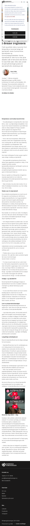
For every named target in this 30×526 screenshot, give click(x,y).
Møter (3, 493)
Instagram (4, 513)
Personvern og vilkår (7, 524)
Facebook (4, 511)
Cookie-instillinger (21, 523)
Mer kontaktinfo (6, 480)
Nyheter (4, 496)
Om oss (4, 491)
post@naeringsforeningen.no (9, 478)
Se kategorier (15, 28)
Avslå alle (15, 37)
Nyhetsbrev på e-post (8, 498)
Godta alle (15, 33)
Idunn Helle (13, 71)
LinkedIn (4, 509)
